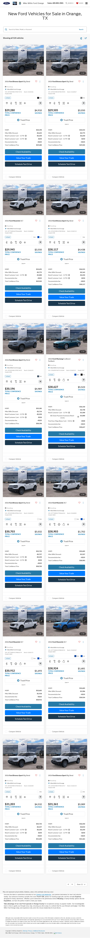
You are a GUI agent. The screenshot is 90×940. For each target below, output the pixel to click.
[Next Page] (72, 884)
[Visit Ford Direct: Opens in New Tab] (58, 933)
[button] (42, 60)
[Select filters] (81, 38)
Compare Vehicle (15, 177)
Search (81, 29)
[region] (23, 137)
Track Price (25, 120)
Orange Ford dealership (43, 894)
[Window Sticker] (40, 103)
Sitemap (25, 931)
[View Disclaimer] (25, 103)
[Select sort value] (85, 38)
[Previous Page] (68, 884)
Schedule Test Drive (23, 164)
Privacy (30, 931)
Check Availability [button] (23, 152)
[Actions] (40, 81)
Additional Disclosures (39, 931)
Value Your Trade (23, 158)
